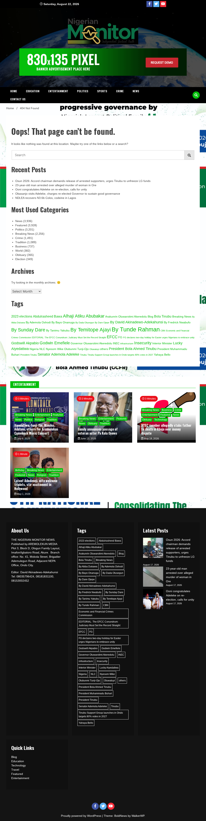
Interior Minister (162, 343)
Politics (82, 91)
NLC (42, 349)
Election (20, 259)
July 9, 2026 (23, 438)
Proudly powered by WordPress (81, 815)
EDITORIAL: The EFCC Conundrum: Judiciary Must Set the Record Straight (69, 337)
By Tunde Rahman (136, 329)
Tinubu (83, 355)
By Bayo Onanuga (63, 322)
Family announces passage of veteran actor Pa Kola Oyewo (98, 431)
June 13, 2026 (88, 438)
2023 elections (21, 316)
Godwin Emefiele (55, 343)
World (19, 250)
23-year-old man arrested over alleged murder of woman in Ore (55, 185)
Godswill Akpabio (25, 343)
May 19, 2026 (151, 438)
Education (32, 91)
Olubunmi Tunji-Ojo (76, 349)
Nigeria (34, 349)
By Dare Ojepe (102, 322)
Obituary (20, 254)
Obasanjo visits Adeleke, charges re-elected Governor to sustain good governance (67, 193)
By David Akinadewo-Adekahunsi (136, 322)
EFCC (112, 337)
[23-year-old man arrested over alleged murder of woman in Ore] (153, 577)
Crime (120, 91)
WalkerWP (138, 815)
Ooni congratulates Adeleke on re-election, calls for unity (51, 189)
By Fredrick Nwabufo (177, 322)
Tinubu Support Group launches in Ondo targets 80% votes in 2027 (120, 355)
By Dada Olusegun (84, 322)
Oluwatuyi (94, 349)
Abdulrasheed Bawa (47, 316)
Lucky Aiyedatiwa (109, 667)
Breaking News (24, 233)
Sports (102, 91)
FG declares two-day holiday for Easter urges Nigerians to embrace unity (159, 337)
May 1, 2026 (23, 494)
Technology (160, 419)
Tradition (20, 242)
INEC (116, 343)
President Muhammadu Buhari (95, 693)
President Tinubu (28, 355)
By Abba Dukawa (88, 566)
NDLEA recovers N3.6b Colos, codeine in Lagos (45, 197)
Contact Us (18, 99)
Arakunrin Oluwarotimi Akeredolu (126, 316)
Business (21, 246)
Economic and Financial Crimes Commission (96, 613)
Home (13, 91)
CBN (163, 330)
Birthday (19, 470)
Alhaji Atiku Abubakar (83, 316)
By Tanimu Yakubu (58, 330)
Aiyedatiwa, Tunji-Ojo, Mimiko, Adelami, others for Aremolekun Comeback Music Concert (36, 429)
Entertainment (58, 91)
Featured (21, 225)
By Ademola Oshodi (38, 322)
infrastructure (126, 343)
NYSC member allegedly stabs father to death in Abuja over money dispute (166, 429)
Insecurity (142, 343)
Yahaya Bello (162, 354)
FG (120, 337)
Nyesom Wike (54, 349)
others (104, 349)
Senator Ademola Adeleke (58, 354)
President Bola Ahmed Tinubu (133, 349)
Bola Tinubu (162, 316)
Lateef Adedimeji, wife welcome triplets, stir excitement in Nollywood (35, 484)
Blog (150, 316)
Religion (39, 419)
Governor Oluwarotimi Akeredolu (91, 343)
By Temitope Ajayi (90, 329)
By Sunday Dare (28, 329)
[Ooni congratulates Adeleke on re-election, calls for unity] (153, 599)
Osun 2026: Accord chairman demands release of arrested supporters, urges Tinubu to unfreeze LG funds (82, 181)
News (136, 91)
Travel (15, 769)
